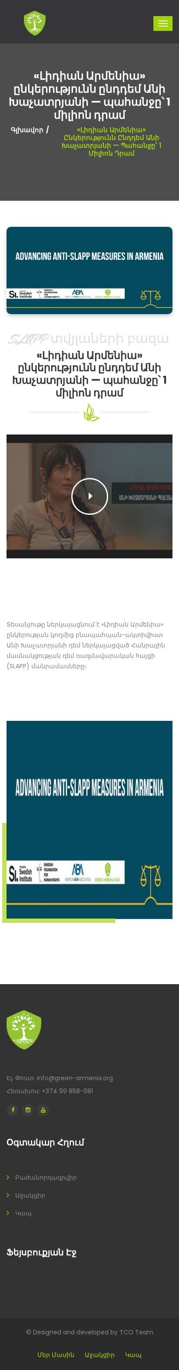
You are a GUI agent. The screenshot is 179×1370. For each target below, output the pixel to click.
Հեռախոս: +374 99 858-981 (50, 1091)
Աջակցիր (30, 1195)
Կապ (23, 1213)
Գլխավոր (27, 130)
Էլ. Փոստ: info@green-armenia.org (60, 1078)
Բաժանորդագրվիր (46, 1177)
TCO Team (136, 1332)
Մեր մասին (55, 1354)
